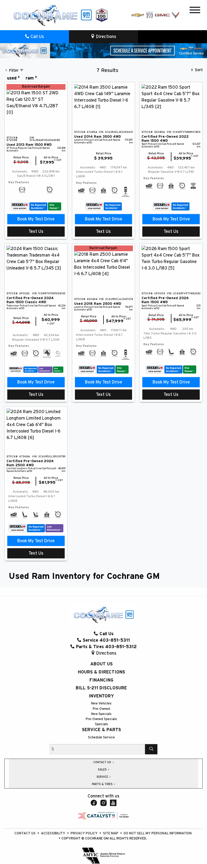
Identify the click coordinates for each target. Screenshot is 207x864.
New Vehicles (101, 703)
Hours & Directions (101, 672)
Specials (101, 724)
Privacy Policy (84, 833)
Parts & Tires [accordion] (102, 784)
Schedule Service (101, 737)
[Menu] (194, 11)
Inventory (101, 696)
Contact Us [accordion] (102, 762)
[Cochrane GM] (52, 15)
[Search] (151, 749)
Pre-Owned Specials (101, 719)
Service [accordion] (102, 777)
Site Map (111, 833)
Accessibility (53, 833)
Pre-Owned (101, 709)
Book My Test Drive (35, 219)
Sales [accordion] (103, 769)
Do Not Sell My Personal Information (158, 833)
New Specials (101, 714)
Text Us (36, 231)
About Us (101, 664)
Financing (101, 680)
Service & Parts (101, 730)
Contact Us (25, 833)
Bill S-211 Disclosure (101, 688)
